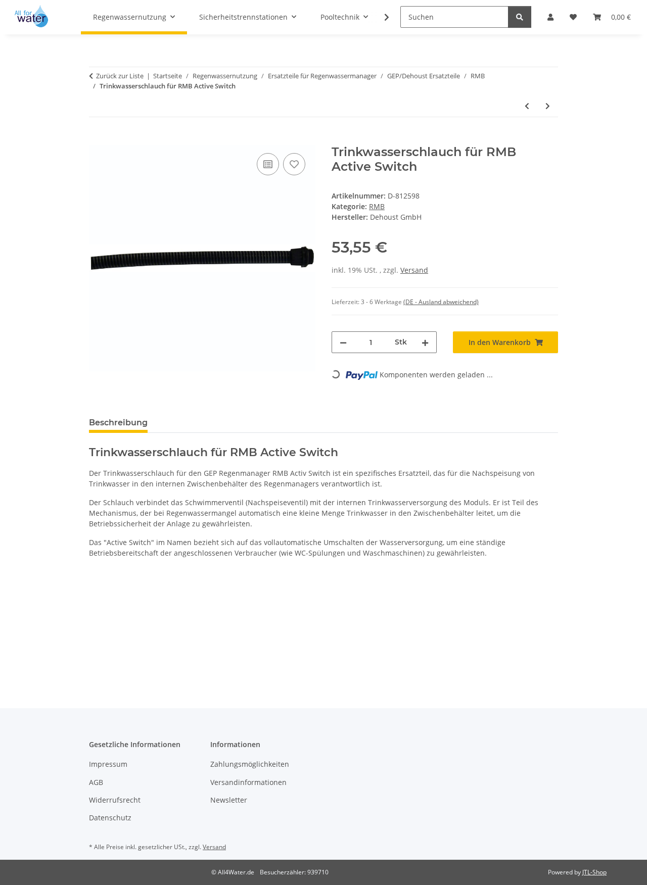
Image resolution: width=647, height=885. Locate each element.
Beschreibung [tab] (118, 422)
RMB (377, 206)
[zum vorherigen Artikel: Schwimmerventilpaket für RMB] (527, 106)
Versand (414, 270)
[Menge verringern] (343, 342)
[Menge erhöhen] (425, 342)
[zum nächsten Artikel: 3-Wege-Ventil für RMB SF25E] (547, 106)
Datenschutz (110, 817)
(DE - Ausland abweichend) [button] (441, 302)
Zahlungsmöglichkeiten (249, 764)
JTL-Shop (594, 872)
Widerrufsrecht (115, 800)
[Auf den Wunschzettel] (294, 164)
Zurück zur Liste (120, 75)
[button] (380, 17)
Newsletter (228, 800)
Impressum (108, 764)
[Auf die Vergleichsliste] (268, 164)
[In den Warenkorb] (97, 139)
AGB (96, 782)
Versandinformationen (248, 782)
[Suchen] (519, 17)
